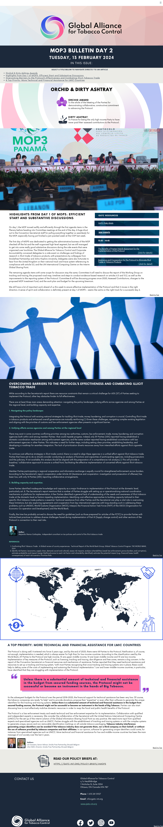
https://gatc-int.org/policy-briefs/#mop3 (80, 764)
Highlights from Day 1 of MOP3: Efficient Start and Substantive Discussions (45, 75)
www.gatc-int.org (89, 804)
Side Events (104, 233)
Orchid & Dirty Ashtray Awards (22, 73)
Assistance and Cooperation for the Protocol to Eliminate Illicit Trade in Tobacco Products (124, 261)
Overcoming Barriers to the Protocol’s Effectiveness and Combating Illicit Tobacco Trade (53, 78)
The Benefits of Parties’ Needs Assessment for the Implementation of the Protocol (118, 250)
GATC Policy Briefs (105, 223)
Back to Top (154, 295)
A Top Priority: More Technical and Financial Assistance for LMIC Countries (45, 80)
